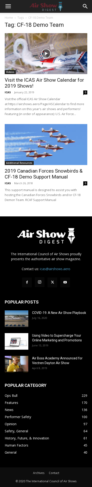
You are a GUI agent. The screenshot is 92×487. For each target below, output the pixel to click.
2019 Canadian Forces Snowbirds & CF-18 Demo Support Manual (44, 174)
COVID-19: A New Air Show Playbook (59, 313)
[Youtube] (65, 282)
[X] (52, 282)
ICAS (8, 92)
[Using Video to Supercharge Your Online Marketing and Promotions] (16, 341)
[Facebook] (27, 282)
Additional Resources (19, 163)
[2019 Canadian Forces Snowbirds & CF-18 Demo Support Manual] (46, 144)
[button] (8, 6)
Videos (10, 72)
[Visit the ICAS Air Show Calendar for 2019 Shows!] (46, 53)
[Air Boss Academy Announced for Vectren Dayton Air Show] (16, 364)
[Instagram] (39, 282)
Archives (38, 473)
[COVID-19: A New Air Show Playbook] (16, 318)
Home (9, 18)
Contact (54, 473)
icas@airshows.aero (55, 269)
